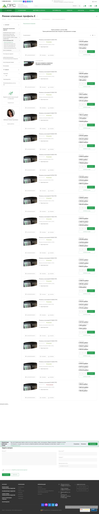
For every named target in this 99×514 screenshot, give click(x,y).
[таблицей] (95, 35)
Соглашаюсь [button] (93, 443)
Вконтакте (28, 1)
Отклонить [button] (83, 443)
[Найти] (79, 5)
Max (32, 1)
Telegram (30, 1)
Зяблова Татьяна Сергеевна (10, 119)
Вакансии (20, 494)
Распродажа (5, 501)
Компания (21, 484)
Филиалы (40, 487)
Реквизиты (20, 496)
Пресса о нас (21, 490)
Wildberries (26, 1)
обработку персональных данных (19, 469)
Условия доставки (42, 488)
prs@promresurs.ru (65, 489)
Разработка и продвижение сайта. (53, 510)
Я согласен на (16, 469)
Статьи (19, 488)
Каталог (4, 484)
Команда (20, 492)
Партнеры (20, 498)
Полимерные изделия (8, 491)
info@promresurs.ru (66, 485)
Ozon (24, 1)
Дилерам (40, 494)
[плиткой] (91, 35)
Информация (42, 484)
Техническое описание (29, 23)
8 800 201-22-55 (6, 1)
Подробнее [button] (76, 443)
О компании (21, 487)
